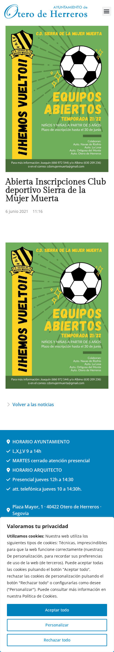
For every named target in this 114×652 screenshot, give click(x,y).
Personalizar (57, 625)
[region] (57, 584)
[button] (106, 11)
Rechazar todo (57, 640)
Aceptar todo (57, 610)
